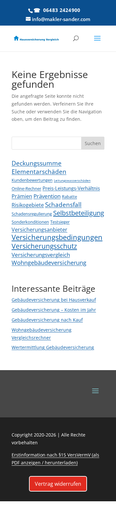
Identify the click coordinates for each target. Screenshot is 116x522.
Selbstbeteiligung (78, 212)
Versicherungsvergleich (41, 254)
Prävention (47, 196)
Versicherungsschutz (44, 246)
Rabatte (69, 196)
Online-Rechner (26, 188)
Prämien (22, 196)
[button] (80, 40)
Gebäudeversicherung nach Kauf (47, 320)
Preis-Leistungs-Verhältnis (71, 188)
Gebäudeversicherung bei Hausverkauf (54, 300)
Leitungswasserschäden (72, 180)
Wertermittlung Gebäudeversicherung (53, 347)
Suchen (93, 143)
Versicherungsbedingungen (57, 237)
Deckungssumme (37, 163)
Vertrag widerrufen (58, 483)
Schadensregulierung (32, 214)
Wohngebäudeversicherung (49, 263)
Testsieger (60, 222)
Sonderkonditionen (30, 222)
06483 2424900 (62, 10)
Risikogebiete (28, 205)
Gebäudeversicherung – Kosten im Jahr (54, 310)
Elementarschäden (39, 171)
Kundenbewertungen (32, 180)
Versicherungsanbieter (39, 229)
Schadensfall (63, 204)
